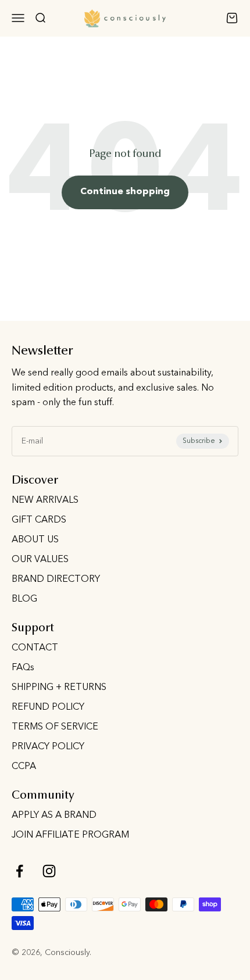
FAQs (23, 668)
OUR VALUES (40, 559)
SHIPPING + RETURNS (59, 687)
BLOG (24, 599)
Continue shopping (125, 191)
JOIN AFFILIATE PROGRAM (70, 835)
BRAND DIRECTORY (56, 579)
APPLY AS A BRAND (54, 815)
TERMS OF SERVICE (55, 727)
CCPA (24, 766)
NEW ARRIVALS (45, 500)
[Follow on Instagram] (49, 871)
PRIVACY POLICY (48, 747)
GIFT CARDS (39, 520)
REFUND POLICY (48, 707)
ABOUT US (35, 540)
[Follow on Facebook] (19, 871)
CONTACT (35, 648)
